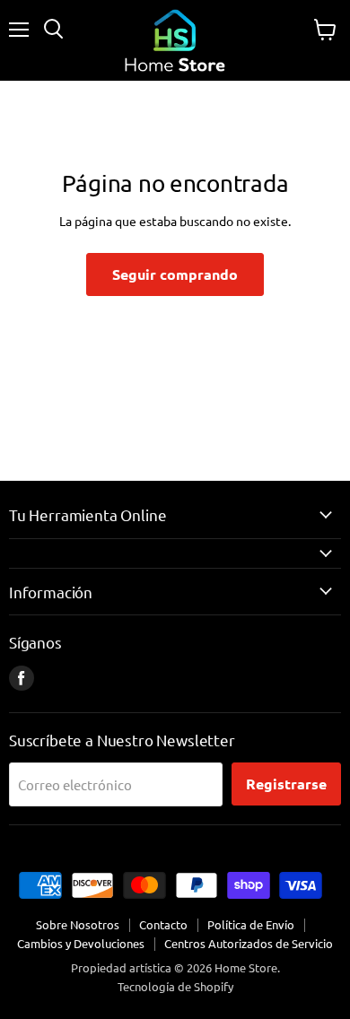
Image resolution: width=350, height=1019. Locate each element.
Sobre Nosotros (77, 924)
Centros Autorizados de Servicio (248, 943)
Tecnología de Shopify (175, 986)
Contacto (163, 924)
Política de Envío (250, 924)
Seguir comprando (175, 274)
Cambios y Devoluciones (80, 943)
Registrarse (286, 783)
